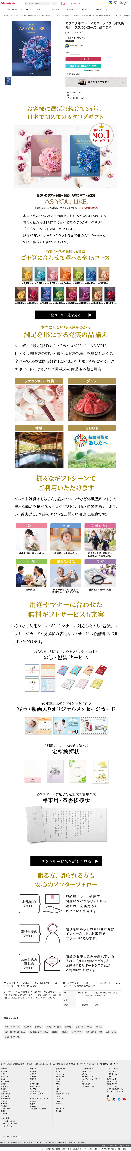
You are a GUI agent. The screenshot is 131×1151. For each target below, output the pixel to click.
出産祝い (99, 9)
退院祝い (4, 1101)
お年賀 (58, 1101)
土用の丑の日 (60, 1108)
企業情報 (51, 1142)
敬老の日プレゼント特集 (94, 1032)
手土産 (58, 1071)
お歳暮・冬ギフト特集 (12, 1037)
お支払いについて (113, 1076)
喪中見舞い (59, 1111)
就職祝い (4, 1111)
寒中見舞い (59, 1103)
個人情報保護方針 (13, 1142)
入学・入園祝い (111, 1032)
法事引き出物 (34, 1084)
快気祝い (70, 9)
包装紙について (112, 1084)
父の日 (58, 1081)
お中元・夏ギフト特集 (12, 1027)
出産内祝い (40, 9)
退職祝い (4, 1113)
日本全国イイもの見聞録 (38, 1108)
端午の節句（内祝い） (37, 1093)
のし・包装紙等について (74, 92)
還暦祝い (4, 1091)
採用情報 (72, 1142)
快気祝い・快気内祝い (53, 1027)
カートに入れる (83, 59)
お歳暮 (58, 1096)
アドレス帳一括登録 (87, 1086)
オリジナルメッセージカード (90, 1079)
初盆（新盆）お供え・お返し (38, 1032)
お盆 (57, 1086)
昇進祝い (4, 1103)
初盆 (57, 1089)
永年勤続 (4, 1106)
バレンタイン (60, 1074)
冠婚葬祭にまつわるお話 (9, 1123)
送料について (71, 95)
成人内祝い (33, 1089)
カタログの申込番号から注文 (73, 3)
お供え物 (33, 1106)
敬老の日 (59, 1091)
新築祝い (4, 1084)
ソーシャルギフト (87, 1076)
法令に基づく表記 (28, 1142)
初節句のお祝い (6, 1081)
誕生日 (3, 1079)
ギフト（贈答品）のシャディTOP (108, 1064)
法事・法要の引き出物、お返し (15, 1032)
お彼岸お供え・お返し (63, 1093)
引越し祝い (4, 1086)
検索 (54, 3)
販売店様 (81, 1142)
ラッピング (85, 1081)
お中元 (58, 1084)
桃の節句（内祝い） (36, 1091)
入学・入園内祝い (35, 1086)
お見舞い (33, 1104)
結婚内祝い (55, 9)
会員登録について (113, 1074)
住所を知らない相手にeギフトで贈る (83, 66)
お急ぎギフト (85, 1074)
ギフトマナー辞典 (6, 1126)
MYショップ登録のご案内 (115, 1091)
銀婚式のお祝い (6, 1096)
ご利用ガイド (111, 1071)
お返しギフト (35, 1068)
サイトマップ (41, 1142)
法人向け (117, 9)
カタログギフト (26, 9)
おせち (58, 1106)
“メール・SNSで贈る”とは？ (76, 98)
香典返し (84, 9)
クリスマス (59, 1098)
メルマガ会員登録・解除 (115, 1089)
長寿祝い (4, 1089)
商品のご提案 (62, 1142)
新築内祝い (68, 1027)
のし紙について (112, 1081)
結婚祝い (65, 1032)
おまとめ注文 (85, 1084)
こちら (19, 1136)
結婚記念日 (4, 1076)
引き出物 (33, 1101)
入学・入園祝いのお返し (84, 1027)
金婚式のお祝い (6, 1093)
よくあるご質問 (112, 1086)
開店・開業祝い (6, 1098)
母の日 (58, 1079)
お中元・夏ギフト (11, 9)
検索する (26, 3)
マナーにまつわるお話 (8, 1121)
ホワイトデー (60, 1076)
